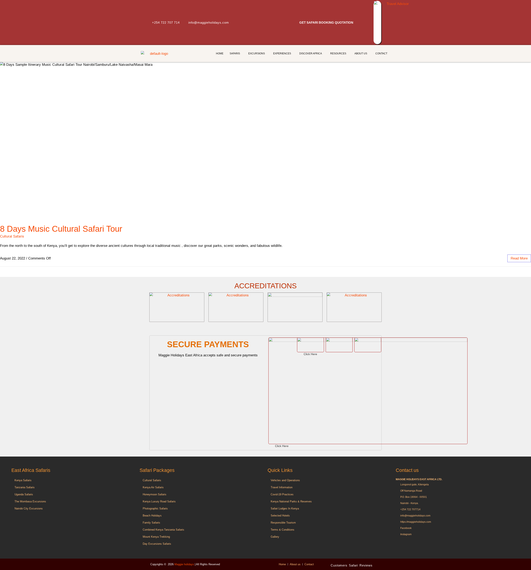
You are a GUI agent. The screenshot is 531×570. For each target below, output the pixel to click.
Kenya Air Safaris (153, 487)
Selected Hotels (280, 515)
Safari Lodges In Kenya (285, 508)
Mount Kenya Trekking (156, 536)
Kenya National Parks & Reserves (291, 501)
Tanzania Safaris (25, 487)
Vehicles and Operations (285, 480)
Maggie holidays (184, 564)
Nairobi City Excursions (29, 508)
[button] (236, 53)
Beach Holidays (152, 515)
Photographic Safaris (155, 508)
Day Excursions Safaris (157, 543)
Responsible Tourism (283, 522)
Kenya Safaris (23, 480)
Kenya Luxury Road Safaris (159, 501)
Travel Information (281, 487)
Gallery (275, 536)
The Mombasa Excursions (31, 501)
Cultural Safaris (12, 236)
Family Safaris (151, 522)
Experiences (282, 53)
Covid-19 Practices (282, 494)
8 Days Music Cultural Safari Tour (61, 228)
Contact (381, 53)
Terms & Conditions (282, 529)
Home (219, 53)
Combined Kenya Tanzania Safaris (163, 529)
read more (519, 258)
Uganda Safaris (24, 494)
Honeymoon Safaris (154, 494)
